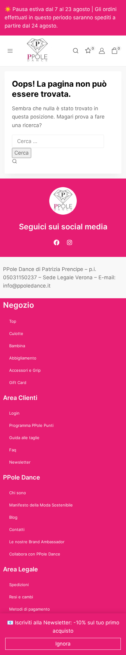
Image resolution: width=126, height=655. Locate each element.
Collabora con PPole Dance (34, 553)
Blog (13, 517)
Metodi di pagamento (29, 609)
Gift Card (17, 382)
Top (12, 321)
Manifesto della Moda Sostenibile (41, 505)
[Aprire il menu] (10, 50)
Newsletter (20, 462)
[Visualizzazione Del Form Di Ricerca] (75, 50)
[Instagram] (70, 242)
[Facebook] (56, 242)
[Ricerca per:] (58, 141)
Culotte (16, 333)
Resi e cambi (21, 596)
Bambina (17, 345)
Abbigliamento (22, 358)
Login (14, 413)
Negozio (18, 305)
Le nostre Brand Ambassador (37, 541)
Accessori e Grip (25, 370)
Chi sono (17, 492)
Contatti (16, 529)
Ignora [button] (63, 644)
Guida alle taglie (24, 437)
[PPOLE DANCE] (40, 51)
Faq (12, 449)
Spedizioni (19, 584)
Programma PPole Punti (31, 425)
